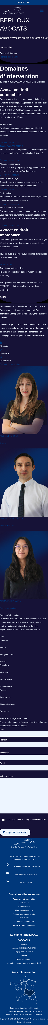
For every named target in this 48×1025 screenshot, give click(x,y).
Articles (24, 956)
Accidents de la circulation (24, 922)
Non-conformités (11, 146)
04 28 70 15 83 (24, 2)
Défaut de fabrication (24, 959)
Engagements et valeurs (24, 952)
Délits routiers (24, 918)
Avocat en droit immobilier (24, 925)
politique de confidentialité (32, 1014)
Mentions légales (12, 1014)
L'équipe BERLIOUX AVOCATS (24, 948)
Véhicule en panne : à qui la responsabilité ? (24, 963)
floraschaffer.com (24, 1022)
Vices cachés (24, 903)
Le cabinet (24, 944)
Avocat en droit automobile (24, 899)
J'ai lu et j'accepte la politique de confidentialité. (26, 820)
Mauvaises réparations (24, 910)
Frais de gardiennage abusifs (24, 914)
